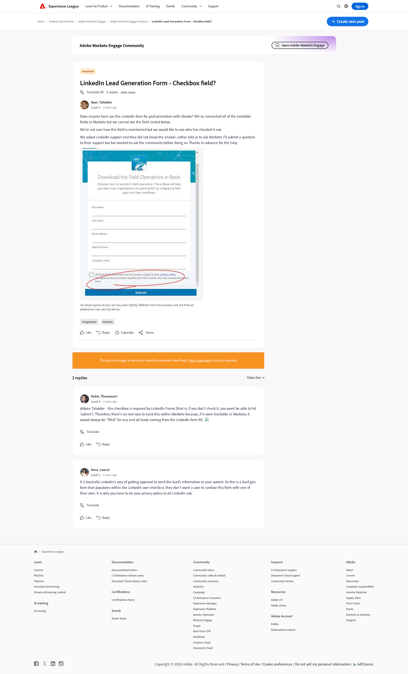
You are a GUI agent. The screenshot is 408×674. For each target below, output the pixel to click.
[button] (347, 21)
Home (41, 21)
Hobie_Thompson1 (104, 396)
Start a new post (199, 360)
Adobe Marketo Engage (92, 21)
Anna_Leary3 (100, 470)
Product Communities (61, 21)
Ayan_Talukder (101, 102)
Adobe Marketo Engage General (128, 21)
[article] (167, 421)
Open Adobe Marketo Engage (303, 45)
